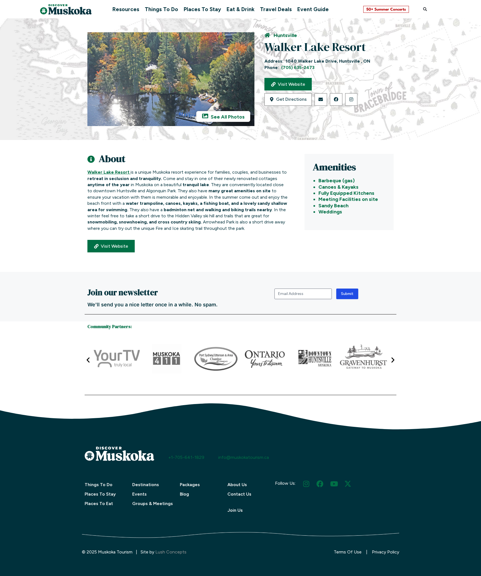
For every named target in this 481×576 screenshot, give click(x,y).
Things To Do (161, 9)
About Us (237, 484)
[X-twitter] (347, 483)
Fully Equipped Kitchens (346, 193)
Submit (347, 293)
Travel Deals (276, 9)
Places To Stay (202, 9)
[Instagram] (351, 99)
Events (139, 494)
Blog (184, 494)
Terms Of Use (348, 552)
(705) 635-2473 (298, 67)
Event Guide (313, 9)
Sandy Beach (333, 206)
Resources (125, 9)
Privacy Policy (385, 552)
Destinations (145, 484)
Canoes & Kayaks (338, 187)
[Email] (321, 99)
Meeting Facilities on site (348, 199)
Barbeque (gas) (336, 181)
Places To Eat (99, 503)
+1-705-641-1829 (186, 457)
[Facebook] (336, 99)
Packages (190, 484)
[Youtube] (333, 483)
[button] (425, 9)
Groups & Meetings (152, 503)
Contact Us (239, 494)
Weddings (330, 212)
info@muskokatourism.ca (243, 457)
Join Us (235, 510)
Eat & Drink (240, 9)
